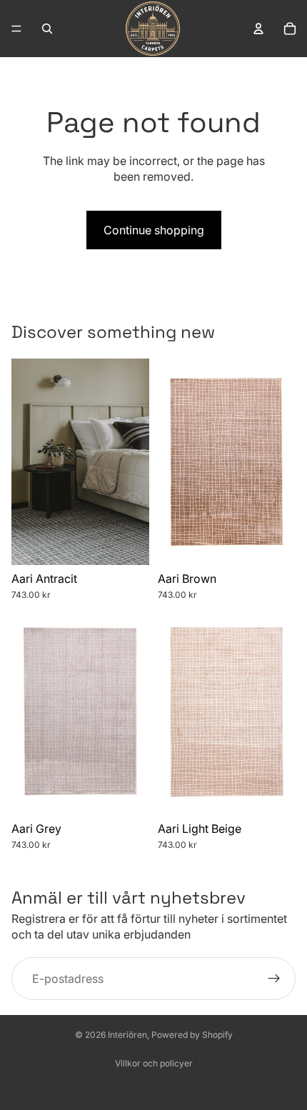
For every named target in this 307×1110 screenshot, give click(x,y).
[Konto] (258, 28)
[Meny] (16, 28)
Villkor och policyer (154, 1063)
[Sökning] (47, 28)
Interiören (127, 1034)
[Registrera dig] (274, 979)
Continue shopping (154, 230)
